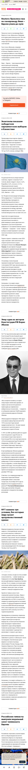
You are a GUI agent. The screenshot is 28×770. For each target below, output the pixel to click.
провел (14, 484)
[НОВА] (13, 9)
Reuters (8, 39)
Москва (11, 4)
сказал (10, 87)
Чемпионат (16, 746)
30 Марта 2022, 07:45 (6, 15)
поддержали (20, 285)
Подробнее (12, 759)
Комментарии (14, 113)
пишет (23, 546)
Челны (3, 4)
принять (22, 761)
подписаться (14, 105)
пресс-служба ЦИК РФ (8, 397)
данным (11, 603)
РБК (22, 151)
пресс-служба (12, 348)
